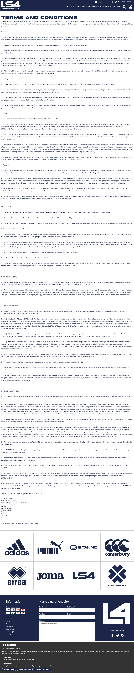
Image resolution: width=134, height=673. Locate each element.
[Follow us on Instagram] (118, 2)
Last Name (71, 607)
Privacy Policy (20, 653)
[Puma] (50, 547)
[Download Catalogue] (16, 575)
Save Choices (25, 669)
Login (123, 1)
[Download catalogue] (50, 575)
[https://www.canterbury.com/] (117, 547)
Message (42, 621)
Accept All (9, 669)
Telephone (42, 614)
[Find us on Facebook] (112, 2)
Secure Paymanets (11, 607)
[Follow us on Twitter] (115, 2)
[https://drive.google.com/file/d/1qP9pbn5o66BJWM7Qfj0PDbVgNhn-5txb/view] (83, 547)
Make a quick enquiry (54, 601)
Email (69, 614)
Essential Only (43, 669)
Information (14, 601)
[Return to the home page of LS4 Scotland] (11, 5)
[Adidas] (16, 547)
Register (128, 1)
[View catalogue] (83, 575)
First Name (43, 607)
